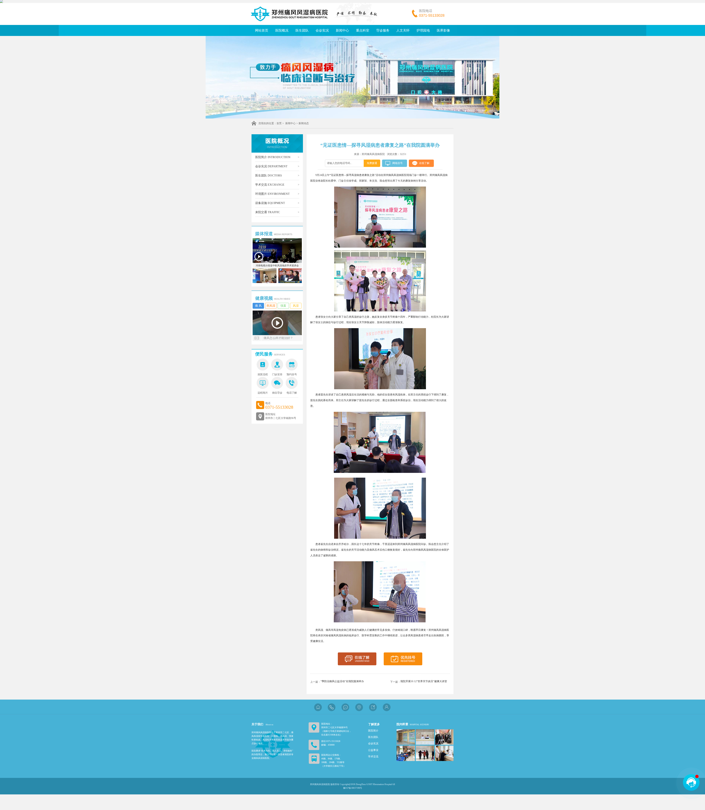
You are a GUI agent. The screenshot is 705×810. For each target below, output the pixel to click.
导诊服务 (382, 30)
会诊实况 (322, 30)
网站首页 (261, 30)
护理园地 (423, 30)
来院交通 (267, 212)
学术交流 (269, 184)
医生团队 (302, 30)
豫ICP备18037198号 (352, 788)
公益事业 (373, 750)
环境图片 (272, 193)
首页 (279, 123)
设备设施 (270, 203)
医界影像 (443, 30)
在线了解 (424, 163)
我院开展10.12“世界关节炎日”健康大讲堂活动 (423, 681)
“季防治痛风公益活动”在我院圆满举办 (342, 681)
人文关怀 (403, 30)
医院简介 (272, 157)
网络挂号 (397, 163)
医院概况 (281, 30)
